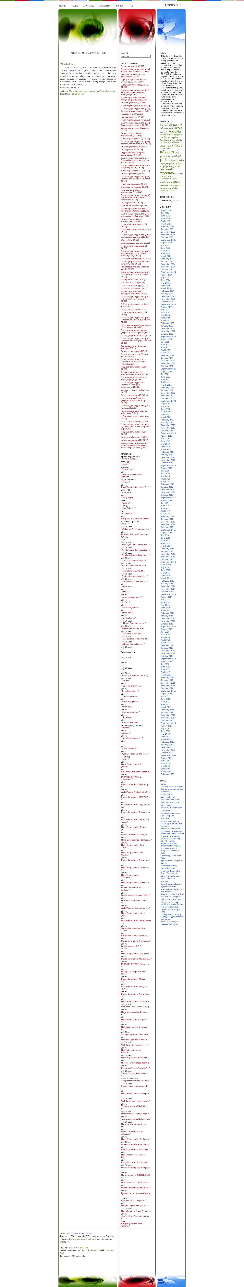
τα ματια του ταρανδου (134, 205)
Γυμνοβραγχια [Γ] (132, 114)
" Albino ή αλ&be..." (129, 459)
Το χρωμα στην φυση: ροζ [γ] (133, 433)
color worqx (166, 805)
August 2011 (166, 693)
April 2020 (165, 414)
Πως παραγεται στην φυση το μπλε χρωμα (134, 412)
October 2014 (167, 591)
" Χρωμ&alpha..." (128, 508)
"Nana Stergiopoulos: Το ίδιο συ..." (136, 1139)
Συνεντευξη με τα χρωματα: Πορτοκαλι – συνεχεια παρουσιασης (133, 384)
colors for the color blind (171, 807)
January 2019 (167, 455)
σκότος (170, 176)
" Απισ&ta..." (126, 728)
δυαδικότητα (166, 140)
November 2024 (168, 267)
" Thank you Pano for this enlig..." (135, 675)
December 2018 (168, 457)
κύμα (177, 152)
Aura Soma (66, 64)
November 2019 (168, 428)
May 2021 (165, 379)
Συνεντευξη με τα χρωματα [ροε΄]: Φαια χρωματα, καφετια (135, 124)
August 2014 (166, 597)
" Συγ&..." (125, 759)
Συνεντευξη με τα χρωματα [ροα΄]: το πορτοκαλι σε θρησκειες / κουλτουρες (136, 197)
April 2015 (165, 575)
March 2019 (166, 449)
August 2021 (166, 371)
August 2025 (166, 242)
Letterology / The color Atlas (171, 857)
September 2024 (168, 272)
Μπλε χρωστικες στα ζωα (135, 243)
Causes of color (168, 797)
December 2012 (168, 651)
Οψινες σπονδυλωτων (134, 437)
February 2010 (167, 742)
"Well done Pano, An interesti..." (135, 1045)
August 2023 (166, 307)
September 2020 (168, 401)
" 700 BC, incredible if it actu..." (134, 565)
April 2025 (165, 253)
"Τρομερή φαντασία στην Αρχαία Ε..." (135, 1074)
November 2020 (168, 395)
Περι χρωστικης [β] (132, 66)
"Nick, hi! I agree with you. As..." (135, 1205)
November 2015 (168, 557)
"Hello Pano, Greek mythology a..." (136, 1114)
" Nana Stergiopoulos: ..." (132, 607)
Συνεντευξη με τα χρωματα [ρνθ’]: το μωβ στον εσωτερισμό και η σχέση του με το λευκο (135, 445)
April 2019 (165, 446)
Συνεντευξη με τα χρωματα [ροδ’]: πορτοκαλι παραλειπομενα (136, 142)
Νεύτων (177, 124)
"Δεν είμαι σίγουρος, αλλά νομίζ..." (136, 1034)
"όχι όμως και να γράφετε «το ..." (135, 1200)
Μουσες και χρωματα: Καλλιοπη (135, 129)
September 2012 (168, 659)
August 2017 (166, 500)
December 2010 (168, 715)
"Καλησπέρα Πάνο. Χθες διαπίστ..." (131, 1224)
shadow (164, 881)
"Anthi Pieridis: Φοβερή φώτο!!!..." (135, 792)
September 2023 (168, 304)
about (91, 1239)
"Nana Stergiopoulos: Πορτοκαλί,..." (130, 876)
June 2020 (165, 409)
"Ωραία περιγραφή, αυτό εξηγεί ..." (136, 1057)
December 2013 (168, 618)
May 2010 (165, 734)
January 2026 (167, 229)
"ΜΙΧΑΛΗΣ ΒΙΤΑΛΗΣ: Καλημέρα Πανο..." (135, 820)
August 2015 (166, 565)
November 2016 (168, 524)
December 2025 (168, 232)
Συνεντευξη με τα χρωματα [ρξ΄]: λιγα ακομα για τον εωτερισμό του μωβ (135, 426)
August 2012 (166, 661)
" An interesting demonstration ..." (135, 550)
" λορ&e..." (125, 592)
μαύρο (177, 156)
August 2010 (166, 726)
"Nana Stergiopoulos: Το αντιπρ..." (136, 1001)
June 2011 (165, 699)
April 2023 (165, 318)
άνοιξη (171, 128)
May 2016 (165, 540)
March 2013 (166, 642)
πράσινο (167, 173)
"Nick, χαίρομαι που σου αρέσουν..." (131, 1051)
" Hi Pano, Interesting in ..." (133, 644)
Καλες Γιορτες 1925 (133, 282)
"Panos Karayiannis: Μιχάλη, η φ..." (134, 785)
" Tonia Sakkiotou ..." (130, 691)
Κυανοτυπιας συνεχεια (134, 288)
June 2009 (165, 763)
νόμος (163, 163)
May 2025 (165, 251)
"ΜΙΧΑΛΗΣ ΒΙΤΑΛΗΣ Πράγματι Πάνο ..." (134, 987)
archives (76, 1239)
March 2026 (166, 224)
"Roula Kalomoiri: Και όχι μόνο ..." (135, 1162)
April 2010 (165, 736)
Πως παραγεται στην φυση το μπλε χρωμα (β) (134, 378)
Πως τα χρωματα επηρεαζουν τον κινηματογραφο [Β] (135, 166)
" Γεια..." (124, 539)
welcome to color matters (172, 899)
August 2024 (166, 275)
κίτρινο (177, 145)
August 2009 (166, 758)
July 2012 (165, 664)
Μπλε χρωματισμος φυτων (136, 258)
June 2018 (165, 473)
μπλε (164, 160)
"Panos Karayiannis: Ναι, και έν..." (136, 941)
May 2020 (165, 412)
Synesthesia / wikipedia (171, 884)
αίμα (161, 132)
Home (62, 6)
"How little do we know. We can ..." (136, 1211)
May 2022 (165, 347)
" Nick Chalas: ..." (128, 586)
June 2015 (165, 570)
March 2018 (166, 481)
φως (176, 181)
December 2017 (168, 489)
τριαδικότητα (166, 182)
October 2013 (167, 624)
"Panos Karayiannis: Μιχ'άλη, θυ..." (136, 959)
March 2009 (166, 771)
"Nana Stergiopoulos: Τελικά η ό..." (136, 882)
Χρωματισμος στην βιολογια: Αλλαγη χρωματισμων (134, 98)
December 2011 (168, 683)
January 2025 (167, 261)
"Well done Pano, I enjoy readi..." (135, 1101)
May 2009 (165, 766)
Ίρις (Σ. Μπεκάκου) (169, 907)
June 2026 (165, 216)
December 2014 (168, 586)
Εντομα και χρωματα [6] (134, 395)
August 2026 (166, 210)
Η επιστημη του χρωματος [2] (134, 247)
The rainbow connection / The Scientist (172, 890)
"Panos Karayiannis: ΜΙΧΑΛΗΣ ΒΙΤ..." (134, 798)
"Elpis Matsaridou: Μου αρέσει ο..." (136, 772)
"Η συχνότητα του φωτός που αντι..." (134, 1125)
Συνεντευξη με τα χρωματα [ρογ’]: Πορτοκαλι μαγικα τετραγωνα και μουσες (135, 160)
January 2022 (167, 358)
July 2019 (165, 438)
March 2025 (166, 256)
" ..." (122, 654)
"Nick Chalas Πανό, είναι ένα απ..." (136, 1182)
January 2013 (167, 648)
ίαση (86, 91)
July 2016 (165, 535)
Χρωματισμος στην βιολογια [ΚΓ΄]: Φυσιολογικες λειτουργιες (136, 209)
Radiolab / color (168, 878)
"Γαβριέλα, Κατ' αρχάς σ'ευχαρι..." (135, 534)
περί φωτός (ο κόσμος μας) (171, 910)
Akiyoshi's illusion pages (171, 786)
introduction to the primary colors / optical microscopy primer (171, 845)
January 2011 (167, 712)
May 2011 (165, 702)
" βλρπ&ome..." (127, 469)
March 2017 (166, 514)
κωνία (168, 148)
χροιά (178, 185)
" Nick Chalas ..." (128, 707)
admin (163, 784)
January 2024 (167, 293)
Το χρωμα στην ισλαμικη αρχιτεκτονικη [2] (131, 191)
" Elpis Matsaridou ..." (130, 696)
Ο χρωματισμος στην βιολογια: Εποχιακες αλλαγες (134, 80)
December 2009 (168, 747)
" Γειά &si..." (126, 680)
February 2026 (167, 226)
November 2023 (168, 299)
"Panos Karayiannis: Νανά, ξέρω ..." (135, 995)
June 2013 (165, 634)
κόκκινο (167, 152)
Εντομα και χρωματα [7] (134, 309)
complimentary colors (170, 813)
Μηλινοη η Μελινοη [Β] (134, 147)
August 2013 (166, 629)
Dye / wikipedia (167, 816)
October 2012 (167, 656)
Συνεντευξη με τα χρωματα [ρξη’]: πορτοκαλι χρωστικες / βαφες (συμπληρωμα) (135, 253)
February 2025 (167, 259)
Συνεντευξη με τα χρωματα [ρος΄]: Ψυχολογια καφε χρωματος (136, 110)
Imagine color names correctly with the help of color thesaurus (172, 838)
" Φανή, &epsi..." (128, 497)
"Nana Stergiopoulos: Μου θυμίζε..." (132, 853)
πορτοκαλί (166, 169)
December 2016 (168, 522)
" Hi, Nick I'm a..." (128, 618)
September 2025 (168, 240)
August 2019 (166, 436)
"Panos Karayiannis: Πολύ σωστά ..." (135, 813)
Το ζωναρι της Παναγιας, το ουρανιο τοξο (133, 75)
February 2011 (167, 710)
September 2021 (168, 369)
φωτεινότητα (165, 186)
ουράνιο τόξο (173, 163)
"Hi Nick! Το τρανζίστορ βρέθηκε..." (136, 1063)
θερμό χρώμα (165, 146)
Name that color (168, 868)
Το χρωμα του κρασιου (134, 351)
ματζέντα (169, 156)
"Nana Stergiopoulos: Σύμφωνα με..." (135, 1013)
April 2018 (165, 479)
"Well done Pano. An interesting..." (136, 1007)
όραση (171, 190)
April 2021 (165, 382)
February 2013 (167, 645)
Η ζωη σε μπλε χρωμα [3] (135, 138)
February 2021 (167, 387)
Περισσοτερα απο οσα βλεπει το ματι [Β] (135, 268)
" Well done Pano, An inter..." (133, 628)
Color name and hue (170, 802)
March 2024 (166, 288)
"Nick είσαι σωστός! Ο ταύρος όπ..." (134, 1028)
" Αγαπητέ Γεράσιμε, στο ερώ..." (135, 754)
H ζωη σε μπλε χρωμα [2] (135, 170)
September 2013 (168, 626)
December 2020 (168, 393)
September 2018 (168, 465)
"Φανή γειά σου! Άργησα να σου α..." (135, 1217)
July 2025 (165, 245)
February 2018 (167, 484)
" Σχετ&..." (125, 464)
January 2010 (167, 744)
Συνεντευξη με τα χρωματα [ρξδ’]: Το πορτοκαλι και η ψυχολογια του (136, 340)
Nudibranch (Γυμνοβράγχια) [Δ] (134, 86)
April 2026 (165, 221)
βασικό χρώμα (171, 137)
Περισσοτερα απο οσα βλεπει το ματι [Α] (135, 355)
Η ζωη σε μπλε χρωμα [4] (135, 120)
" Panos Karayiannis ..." (131, 686)
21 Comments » (79, 94)
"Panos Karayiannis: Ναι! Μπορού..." (132, 1132)
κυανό (162, 149)
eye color (165, 818)
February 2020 (167, 420)
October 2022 (167, 334)
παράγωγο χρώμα (170, 166)
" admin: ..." (126, 733)
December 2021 (168, 361)
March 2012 (166, 675)
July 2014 (165, 599)
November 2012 (168, 653)
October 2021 (167, 366)
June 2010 (165, 731)
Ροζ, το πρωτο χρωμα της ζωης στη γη (135, 305)
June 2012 (165, 667)
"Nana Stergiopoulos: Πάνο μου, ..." (135, 1094)
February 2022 (167, 355)
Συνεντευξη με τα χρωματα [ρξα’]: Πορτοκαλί (135, 407)
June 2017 (165, 506)
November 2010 (168, 718)
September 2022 (168, 336)
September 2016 (168, 530)
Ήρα (165, 125)
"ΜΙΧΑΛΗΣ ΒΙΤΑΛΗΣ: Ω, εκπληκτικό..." (131, 778)
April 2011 (165, 704)
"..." (122, 649)
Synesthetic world (169, 886)
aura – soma (166, 794)
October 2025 (167, 237)
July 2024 (165, 277)
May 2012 (165, 669)
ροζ (165, 176)
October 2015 (167, 559)
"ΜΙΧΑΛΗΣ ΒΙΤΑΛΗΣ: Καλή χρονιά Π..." (136, 922)
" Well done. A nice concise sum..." (136, 529)
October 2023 (167, 302)
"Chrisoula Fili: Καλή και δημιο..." (135, 935)
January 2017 (167, 519)
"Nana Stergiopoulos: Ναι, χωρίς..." (136, 953)
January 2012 (167, 680)
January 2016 (167, 551)
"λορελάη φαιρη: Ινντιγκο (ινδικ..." (135, 895)
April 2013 (165, 640)
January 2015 (167, 583)
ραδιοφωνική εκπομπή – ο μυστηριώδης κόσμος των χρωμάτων (172, 916)
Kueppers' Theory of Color (170, 852)
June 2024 (165, 280)
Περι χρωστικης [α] (132, 117)
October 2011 (167, 688)
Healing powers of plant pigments (171, 825)
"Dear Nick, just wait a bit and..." (135, 1039)
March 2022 (166, 353)
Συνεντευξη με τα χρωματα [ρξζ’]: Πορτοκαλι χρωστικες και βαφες (135, 274)
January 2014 (167, 616)
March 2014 (166, 610)
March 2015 (166, 578)
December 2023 (168, 296)
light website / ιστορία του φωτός (172, 861)
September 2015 (168, 562)
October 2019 (167, 430)
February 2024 (167, 291)
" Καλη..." (125, 524)
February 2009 (167, 774)
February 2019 (167, 452)
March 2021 (166, 385)
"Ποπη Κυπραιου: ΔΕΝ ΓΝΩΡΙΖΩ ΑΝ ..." (135, 1176)
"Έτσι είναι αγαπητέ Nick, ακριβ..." (136, 1119)
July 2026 (165, 213)
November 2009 (168, 750)
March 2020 (166, 417)
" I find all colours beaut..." (132, 633)
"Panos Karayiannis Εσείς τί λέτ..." (136, 1188)
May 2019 (165, 444)
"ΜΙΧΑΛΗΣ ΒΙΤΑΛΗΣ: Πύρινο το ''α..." (135, 965)
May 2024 (165, 283)
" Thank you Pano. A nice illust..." (135, 545)
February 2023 (167, 323)
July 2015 (165, 567)
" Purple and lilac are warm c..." (135, 581)
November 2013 (168, 621)
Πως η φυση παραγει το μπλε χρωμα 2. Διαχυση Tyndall (135, 331)
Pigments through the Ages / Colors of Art (170, 872)
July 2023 (165, 310)
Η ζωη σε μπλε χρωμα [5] (135, 106)
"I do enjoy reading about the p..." (136, 1144)
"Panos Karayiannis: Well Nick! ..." (136, 1149)
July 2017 (165, 503)
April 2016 (165, 543)
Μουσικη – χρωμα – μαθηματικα (135, 391)
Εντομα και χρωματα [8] (134, 285)
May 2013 (165, 637)
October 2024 (167, 269)
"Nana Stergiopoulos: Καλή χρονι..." (133, 914)
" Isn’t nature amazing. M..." (133, 571)
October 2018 (167, 463)
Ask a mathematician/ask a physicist (172, 790)
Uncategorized (75, 91)
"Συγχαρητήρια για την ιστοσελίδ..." (136, 1081)
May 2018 (165, 476)
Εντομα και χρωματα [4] (134, 440)
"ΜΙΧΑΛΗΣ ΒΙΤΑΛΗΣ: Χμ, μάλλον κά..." (135, 806)
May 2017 (165, 508)
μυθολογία (173, 160)
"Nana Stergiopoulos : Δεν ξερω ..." (136, 840)
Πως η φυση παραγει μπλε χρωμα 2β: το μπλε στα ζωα (136, 326)
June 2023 (165, 312)
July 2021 (165, 374)
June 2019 (165, 441)
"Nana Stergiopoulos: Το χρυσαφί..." (131, 765)
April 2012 (165, 672)
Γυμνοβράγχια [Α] (132, 202)
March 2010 (166, 739)
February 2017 (167, 516)
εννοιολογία (177, 140)
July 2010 (165, 728)
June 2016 (165, 538)
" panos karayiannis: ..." (131, 597)
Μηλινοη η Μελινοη (132, 173)
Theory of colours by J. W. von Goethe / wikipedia (172, 895)
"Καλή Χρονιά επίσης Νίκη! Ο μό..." (136, 487)
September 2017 (168, 497)
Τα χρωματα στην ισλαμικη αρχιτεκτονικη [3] (132, 153)
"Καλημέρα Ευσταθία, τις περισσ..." (136, 518)
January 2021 (167, 390)
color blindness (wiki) (170, 799)
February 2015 (167, 581)
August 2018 (166, 468)
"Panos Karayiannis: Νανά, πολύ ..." (135, 861)
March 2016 (166, 546)
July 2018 (165, 471)
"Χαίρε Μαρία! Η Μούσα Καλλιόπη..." (131, 475)
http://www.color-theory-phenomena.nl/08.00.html (172, 832)
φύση (172, 186)
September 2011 (168, 691)
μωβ (180, 160)
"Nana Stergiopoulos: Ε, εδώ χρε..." (133, 828)
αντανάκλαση (166, 134)
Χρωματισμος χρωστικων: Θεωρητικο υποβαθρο (134, 292)
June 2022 (165, 344)
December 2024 (168, 264)
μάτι (162, 156)
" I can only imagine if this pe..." (135, 560)
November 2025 (168, 234)
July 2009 (165, 761)
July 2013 (165, 632)
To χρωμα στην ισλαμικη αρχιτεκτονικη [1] (131, 220)
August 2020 (166, 404)
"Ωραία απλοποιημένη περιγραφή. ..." (136, 1168)
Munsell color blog (169, 865)
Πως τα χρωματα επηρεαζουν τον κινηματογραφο (135, 262)
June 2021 (165, 377)
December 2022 (168, 328)
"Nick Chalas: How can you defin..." (133, 1156)
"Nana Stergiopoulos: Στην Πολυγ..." (132, 846)
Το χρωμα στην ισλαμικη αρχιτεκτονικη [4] (131, 134)
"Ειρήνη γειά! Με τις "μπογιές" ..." (135, 1068)
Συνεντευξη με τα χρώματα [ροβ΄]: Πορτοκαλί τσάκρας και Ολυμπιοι (136, 178)
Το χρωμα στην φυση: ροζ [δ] (133, 368)
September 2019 (168, 433)
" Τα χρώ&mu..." (128, 513)
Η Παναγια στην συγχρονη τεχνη (135, 417)
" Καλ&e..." (125, 503)
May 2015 (165, 573)
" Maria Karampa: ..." (130, 748)
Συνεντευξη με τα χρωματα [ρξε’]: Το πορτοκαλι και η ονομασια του (135, 319)
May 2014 (165, 605)
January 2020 (167, 422)
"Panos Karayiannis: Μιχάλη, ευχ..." (133, 980)
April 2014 (165, 608)
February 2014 (167, 613)
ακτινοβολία (172, 131)
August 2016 (166, 532)
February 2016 (167, 548)
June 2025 (165, 248)
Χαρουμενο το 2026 (133, 279)
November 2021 (168, 363)
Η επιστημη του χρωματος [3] (134, 225)
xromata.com (175, 5)
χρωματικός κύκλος (169, 188)
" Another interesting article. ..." (134, 576)
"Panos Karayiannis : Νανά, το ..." (135, 834)
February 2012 (167, 677)
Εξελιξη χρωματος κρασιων (136, 335)
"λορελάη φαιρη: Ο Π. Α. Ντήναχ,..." (131, 947)
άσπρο (178, 127)
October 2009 (167, 753)
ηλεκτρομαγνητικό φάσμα (169, 142)
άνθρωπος (164, 128)
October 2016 (167, 527)
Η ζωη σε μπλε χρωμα (134, 184)
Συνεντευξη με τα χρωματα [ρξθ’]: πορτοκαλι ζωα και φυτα (135, 236)
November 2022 (168, 331)
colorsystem (166, 810)
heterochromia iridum (170, 829)
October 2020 (167, 398)
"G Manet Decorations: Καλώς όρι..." (134, 901)
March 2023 (166, 320)
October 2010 (167, 720)
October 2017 (167, 495)
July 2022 (165, 342)
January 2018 (167, 487)
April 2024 (165, 285)
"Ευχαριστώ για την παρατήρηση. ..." (135, 1194)
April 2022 (165, 350)
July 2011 (165, 696)
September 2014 (168, 594)
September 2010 (168, 723)
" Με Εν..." (125, 482)
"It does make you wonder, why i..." (134, 1087)
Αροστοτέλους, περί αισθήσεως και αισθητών (172, 903)
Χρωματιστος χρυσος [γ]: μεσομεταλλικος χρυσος (134, 373)
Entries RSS (95, 1250)
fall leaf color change (170, 821)
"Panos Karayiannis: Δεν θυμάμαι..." (131, 889)
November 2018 (168, 460)
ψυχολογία (164, 191)
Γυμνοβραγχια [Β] (132, 149)
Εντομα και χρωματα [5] (134, 421)
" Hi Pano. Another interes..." (133, 623)
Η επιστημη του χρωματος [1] (134, 313)
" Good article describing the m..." (136, 555)
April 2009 (165, 769)
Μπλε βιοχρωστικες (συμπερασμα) (136, 230)
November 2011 (168, 685)
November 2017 (168, 492)
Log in (83, 1250)
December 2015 (168, 554)
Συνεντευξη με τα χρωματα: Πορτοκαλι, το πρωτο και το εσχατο (133, 361)
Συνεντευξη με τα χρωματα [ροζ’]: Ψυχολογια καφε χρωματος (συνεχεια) (135, 92)
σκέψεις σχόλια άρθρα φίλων (102, 91)
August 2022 (166, 339)
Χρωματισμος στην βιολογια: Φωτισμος (133, 347)
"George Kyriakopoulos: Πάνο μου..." (134, 972)
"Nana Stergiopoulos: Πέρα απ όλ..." (134, 1020)
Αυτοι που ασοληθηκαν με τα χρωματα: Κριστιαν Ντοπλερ (133, 400)
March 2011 (166, 707)
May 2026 (165, 218)
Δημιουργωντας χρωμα (134, 187)
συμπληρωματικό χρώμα (168, 178)
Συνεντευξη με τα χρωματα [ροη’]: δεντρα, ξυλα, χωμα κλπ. (135, 70)
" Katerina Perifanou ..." (131, 722)
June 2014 (165, 602)
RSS (131, 6)
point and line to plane (171, 876)
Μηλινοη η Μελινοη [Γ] (134, 103)
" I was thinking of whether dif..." (135, 639)
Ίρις (170, 124)
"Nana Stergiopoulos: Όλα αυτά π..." (135, 868)
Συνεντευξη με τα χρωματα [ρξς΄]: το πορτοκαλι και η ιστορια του (135, 298)
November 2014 (168, 589)
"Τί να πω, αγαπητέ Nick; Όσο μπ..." (134, 1107)
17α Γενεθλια (130, 240)
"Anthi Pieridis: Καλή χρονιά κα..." (135, 908)
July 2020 (165, 406)
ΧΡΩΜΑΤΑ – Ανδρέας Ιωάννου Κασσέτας (170, 922)
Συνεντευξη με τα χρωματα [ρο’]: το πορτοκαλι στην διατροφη (136, 215)
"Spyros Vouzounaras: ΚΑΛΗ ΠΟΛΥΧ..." (133, 929)
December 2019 (168, 425)
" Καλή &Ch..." (127, 492)
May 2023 (165, 315)
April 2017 (165, 511)
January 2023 (167, 326)
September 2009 (168, 755)
